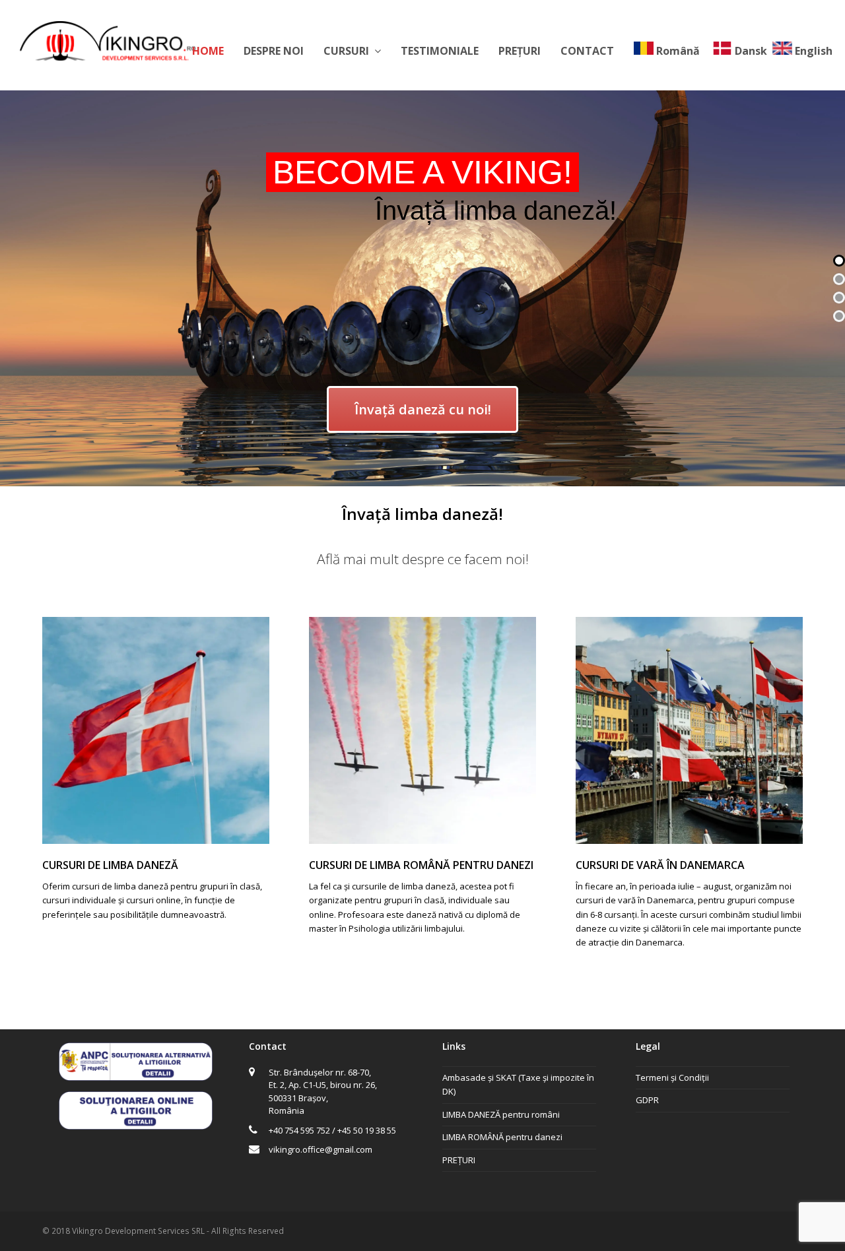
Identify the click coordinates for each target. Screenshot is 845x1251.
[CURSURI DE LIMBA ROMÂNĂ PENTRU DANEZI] (422, 836)
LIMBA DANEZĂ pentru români (501, 1114)
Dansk (751, 51)
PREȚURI (458, 1160)
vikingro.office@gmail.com (320, 1149)
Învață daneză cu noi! (423, 409)
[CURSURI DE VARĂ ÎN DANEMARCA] (689, 836)
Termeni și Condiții (672, 1077)
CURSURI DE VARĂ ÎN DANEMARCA (660, 865)
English (813, 51)
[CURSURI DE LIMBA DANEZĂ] (155, 836)
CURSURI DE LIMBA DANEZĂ (110, 865)
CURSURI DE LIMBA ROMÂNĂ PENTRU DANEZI (421, 865)
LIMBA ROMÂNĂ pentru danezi (502, 1137)
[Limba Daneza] (107, 40)
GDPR (647, 1100)
